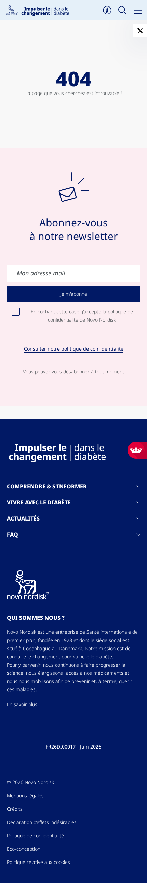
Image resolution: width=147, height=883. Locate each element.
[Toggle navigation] (137, 10)
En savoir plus (22, 704)
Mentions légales (25, 795)
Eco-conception (23, 848)
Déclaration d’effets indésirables (42, 822)
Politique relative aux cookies (38, 862)
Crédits (15, 809)
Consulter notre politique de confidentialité (73, 348)
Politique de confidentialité (35, 835)
